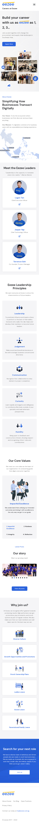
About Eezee (6, 801)
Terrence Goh (19, 261)
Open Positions (26, 801)
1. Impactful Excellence (10, 528)
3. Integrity (10, 534)
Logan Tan (19, 197)
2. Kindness (28, 526)
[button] (34, 4)
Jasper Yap (19, 229)
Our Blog (16, 801)
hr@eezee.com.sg (23, 811)
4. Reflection (27, 534)
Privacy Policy (7, 805)
